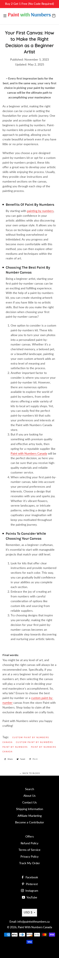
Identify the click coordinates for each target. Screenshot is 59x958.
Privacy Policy (29, 856)
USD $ (28, 912)
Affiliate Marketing (30, 815)
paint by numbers (15, 747)
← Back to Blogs (29, 773)
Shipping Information (29, 809)
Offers (29, 836)
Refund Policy (29, 843)
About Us (29, 795)
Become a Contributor (29, 822)
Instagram (31, 890)
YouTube (31, 897)
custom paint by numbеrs (34, 742)
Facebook (31, 877)
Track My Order (29, 863)
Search (29, 789)
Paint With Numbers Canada (35, 927)
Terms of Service (29, 850)
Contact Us (29, 802)
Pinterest (31, 884)
